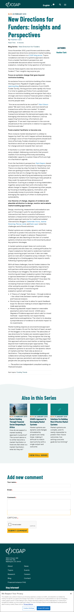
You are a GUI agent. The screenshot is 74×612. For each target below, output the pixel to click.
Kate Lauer (34, 224)
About (10, 566)
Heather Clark (16, 40)
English (46, 5)
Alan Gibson (43, 104)
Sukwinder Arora (33, 222)
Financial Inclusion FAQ (17, 582)
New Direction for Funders (29, 47)
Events (26, 570)
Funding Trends (22, 372)
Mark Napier (40, 163)
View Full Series (38, 455)
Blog (9, 578)
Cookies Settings (29, 608)
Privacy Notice (28, 604)
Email (9, 490)
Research (11, 574)
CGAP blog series (35, 55)
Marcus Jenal (21, 224)
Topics (10, 570)
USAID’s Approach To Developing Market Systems (38, 422)
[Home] (13, 5)
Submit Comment (17, 531)
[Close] (71, 594)
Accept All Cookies (43, 608)
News (26, 566)
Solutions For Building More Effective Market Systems (59, 422)
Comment (11, 497)
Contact (27, 578)
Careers (27, 574)
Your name (11, 482)
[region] (37, 601)
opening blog (13, 86)
